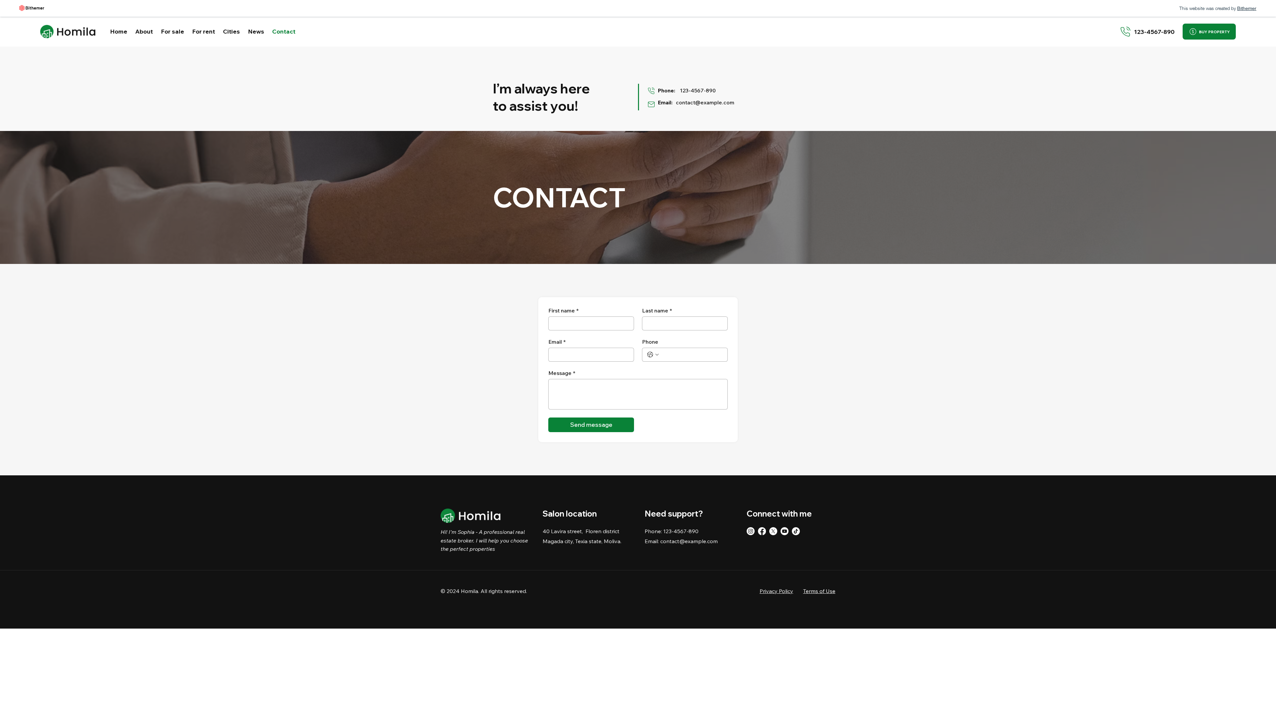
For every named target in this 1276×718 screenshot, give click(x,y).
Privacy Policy (776, 591)
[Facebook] (762, 531)
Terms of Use (819, 591)
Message (561, 373)
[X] (773, 531)
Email (557, 341)
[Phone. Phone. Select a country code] (653, 355)
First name (563, 310)
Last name (657, 310)
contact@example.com (705, 102)
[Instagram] (751, 531)
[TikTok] (796, 531)
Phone (650, 341)
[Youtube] (785, 531)
